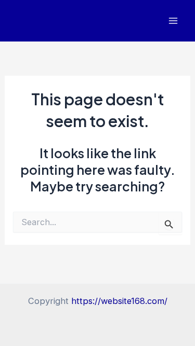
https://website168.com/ (119, 301)
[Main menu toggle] (173, 21)
